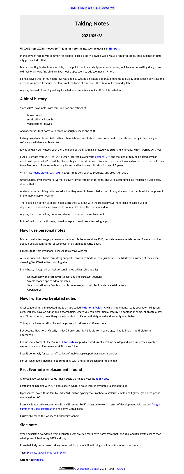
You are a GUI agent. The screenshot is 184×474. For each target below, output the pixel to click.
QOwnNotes (45, 452)
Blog (73, 7)
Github (121, 469)
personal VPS (102, 157)
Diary (63, 452)
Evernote (32, 452)
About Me (108, 7)
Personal (39, 460)
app (102, 378)
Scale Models (86, 7)
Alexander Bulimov (88, 469)
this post (114, 48)
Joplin (56, 452)
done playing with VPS (47, 172)
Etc (98, 7)
